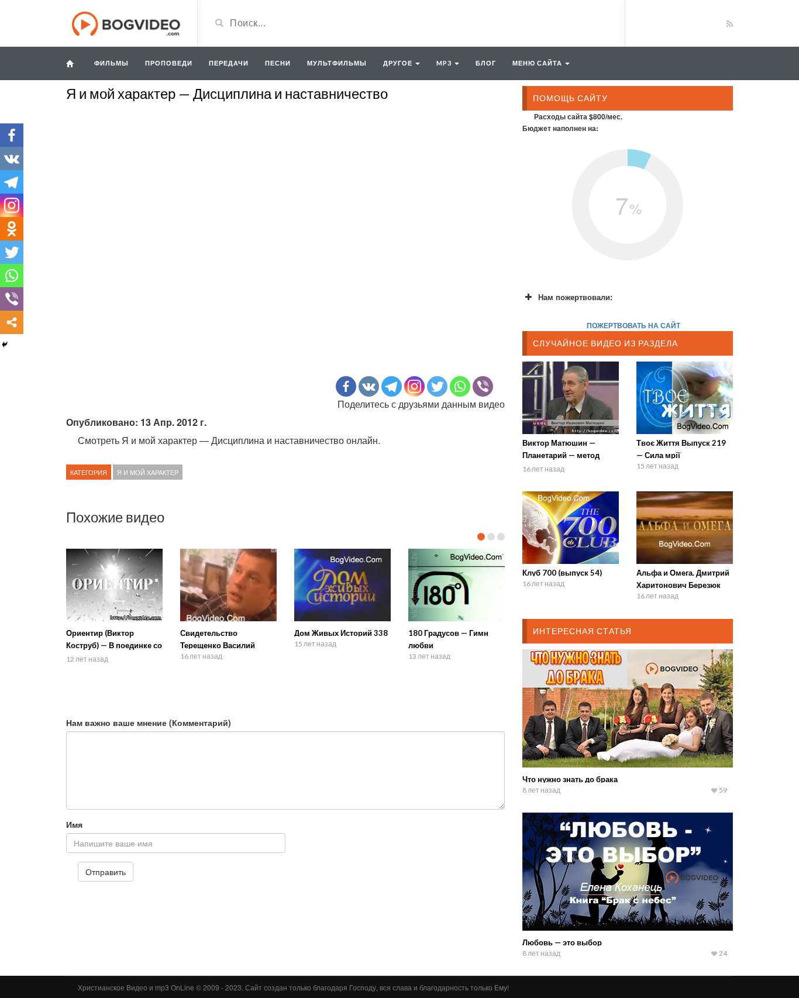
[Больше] (11, 322)
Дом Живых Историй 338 (341, 633)
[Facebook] (346, 386)
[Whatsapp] (460, 386)
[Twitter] (437, 386)
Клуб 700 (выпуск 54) (562, 572)
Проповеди (168, 63)
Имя (74, 824)
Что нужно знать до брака (570, 779)
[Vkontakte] (369, 386)
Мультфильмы (337, 63)
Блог (486, 63)
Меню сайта (538, 63)
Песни (278, 63)
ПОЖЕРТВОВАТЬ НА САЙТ (633, 325)
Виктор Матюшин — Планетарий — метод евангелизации (561, 455)
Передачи (229, 63)
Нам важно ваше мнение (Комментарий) (148, 722)
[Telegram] (391, 386)
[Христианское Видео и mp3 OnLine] (127, 22)
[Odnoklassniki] (11, 228)
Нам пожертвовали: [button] (575, 296)
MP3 (444, 63)
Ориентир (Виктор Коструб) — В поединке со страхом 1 (114, 645)
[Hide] (4, 344)
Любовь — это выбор (562, 942)
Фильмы (111, 63)
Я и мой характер (147, 472)
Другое (398, 63)
